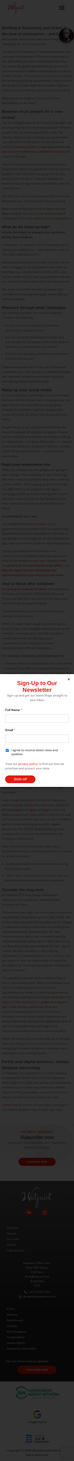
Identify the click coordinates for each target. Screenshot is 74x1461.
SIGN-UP (20, 779)
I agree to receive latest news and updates (34, 752)
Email (10, 730)
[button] (68, 679)
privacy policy (28, 764)
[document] (37, 730)
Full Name (13, 710)
